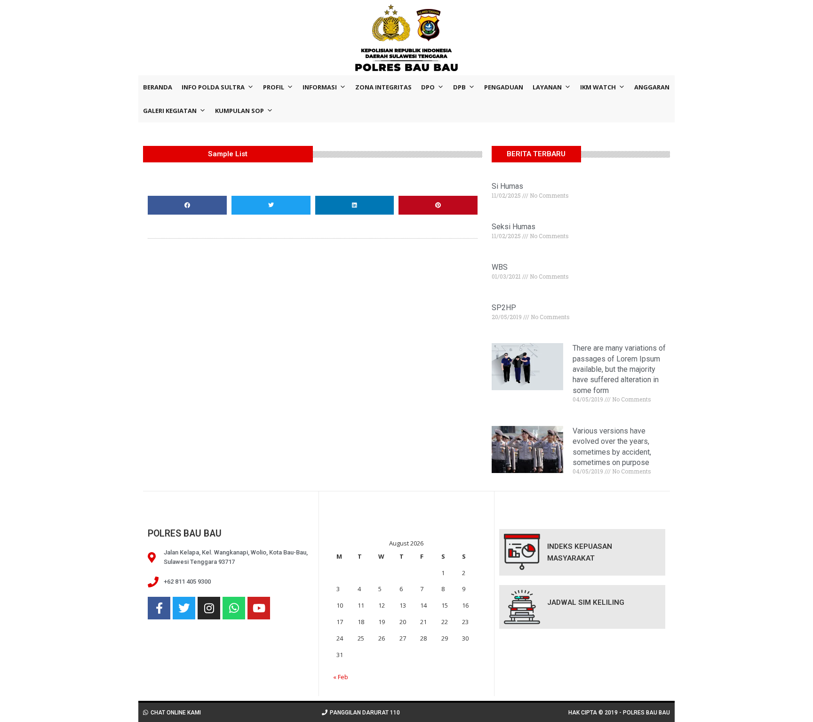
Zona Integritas (383, 87)
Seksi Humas (513, 226)
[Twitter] (184, 608)
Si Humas (507, 186)
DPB (459, 87)
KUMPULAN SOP (239, 110)
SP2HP (504, 307)
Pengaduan (503, 87)
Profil (273, 87)
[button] (187, 205)
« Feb (340, 677)
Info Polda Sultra (213, 87)
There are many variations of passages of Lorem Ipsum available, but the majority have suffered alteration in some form (619, 369)
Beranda (157, 87)
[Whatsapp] (234, 608)
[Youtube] (258, 608)
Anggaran (652, 87)
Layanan (547, 87)
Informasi (320, 87)
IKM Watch (598, 87)
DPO (428, 87)
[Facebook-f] (159, 608)
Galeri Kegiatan (170, 110)
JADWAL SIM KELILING (585, 602)
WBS (500, 267)
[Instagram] (209, 608)
